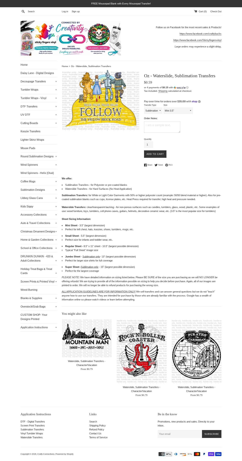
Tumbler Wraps (39, 89)
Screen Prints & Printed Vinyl (39, 281)
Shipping (162, 91)
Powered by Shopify (64, 454)
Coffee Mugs (39, 181)
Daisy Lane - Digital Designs (37, 73)
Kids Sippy (39, 206)
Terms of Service (98, 437)
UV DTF (39, 114)
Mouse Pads (28, 148)
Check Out (215, 11)
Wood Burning (29, 289)
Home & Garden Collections (39, 239)
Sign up (76, 11)
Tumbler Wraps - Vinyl (39, 98)
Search (93, 421)
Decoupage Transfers (39, 81)
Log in (65, 11)
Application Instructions (39, 327)
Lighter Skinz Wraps (32, 139)
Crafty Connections (45, 454)
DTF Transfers (39, 106)
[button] (182, 87)
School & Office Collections (39, 248)
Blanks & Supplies (39, 298)
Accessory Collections (39, 214)
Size (165, 105)
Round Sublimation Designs (39, 156)
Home (24, 64)
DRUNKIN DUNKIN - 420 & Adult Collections (39, 258)
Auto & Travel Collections (39, 223)
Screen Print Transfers (33, 425)
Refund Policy (96, 429)
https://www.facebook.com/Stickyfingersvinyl (197, 40)
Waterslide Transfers (32, 437)
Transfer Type (150, 105)
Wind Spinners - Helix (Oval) (37, 173)
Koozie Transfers (30, 131)
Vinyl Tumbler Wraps (32, 433)
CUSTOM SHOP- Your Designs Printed (34, 317)
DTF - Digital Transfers (33, 421)
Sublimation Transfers (32, 429)
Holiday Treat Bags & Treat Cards (39, 271)
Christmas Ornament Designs (39, 231)
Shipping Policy (97, 425)
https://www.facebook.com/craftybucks (200, 33)
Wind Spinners (39, 164)
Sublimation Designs (39, 189)
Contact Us (95, 433)
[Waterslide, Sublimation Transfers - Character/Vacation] (87, 338)
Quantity (147, 139)
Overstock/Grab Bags (39, 306)
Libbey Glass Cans (39, 198)
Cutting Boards (39, 123)
